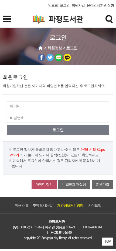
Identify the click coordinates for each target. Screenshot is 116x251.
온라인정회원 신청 (100, 5)
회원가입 (78, 5)
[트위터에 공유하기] (50, 57)
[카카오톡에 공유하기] (67, 57)
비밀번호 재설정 (74, 184)
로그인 (65, 5)
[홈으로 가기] (41, 48)
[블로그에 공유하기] (58, 57)
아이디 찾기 (44, 184)
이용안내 (21, 205)
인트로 (53, 5)
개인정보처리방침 (70, 205)
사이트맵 (94, 205)
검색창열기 (109, 19)
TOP (107, 241)
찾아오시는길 (42, 205)
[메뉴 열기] (7, 19)
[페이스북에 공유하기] (41, 57)
